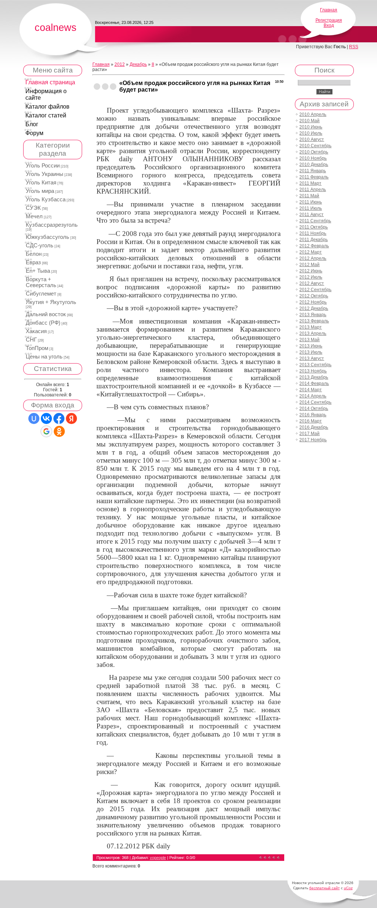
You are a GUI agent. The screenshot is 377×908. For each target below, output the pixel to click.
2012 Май (309, 264)
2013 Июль (310, 352)
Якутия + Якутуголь (51, 302)
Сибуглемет (41, 294)
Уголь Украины (44, 174)
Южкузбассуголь (47, 237)
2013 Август (311, 358)
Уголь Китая (41, 183)
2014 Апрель (312, 396)
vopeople (158, 857)
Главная (328, 10)
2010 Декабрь (313, 164)
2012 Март (310, 252)
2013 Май (309, 339)
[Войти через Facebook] (58, 418)
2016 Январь (312, 414)
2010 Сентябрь (315, 145)
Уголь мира (40, 191)
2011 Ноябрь (312, 233)
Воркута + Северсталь (41, 282)
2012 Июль (310, 277)
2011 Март (310, 183)
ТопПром (37, 348)
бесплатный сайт (324, 888)
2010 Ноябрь (313, 158)
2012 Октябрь (313, 295)
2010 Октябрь (313, 152)
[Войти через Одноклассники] (59, 431)
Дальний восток (46, 314)
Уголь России (43, 166)
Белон (34, 254)
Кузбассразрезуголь (52, 225)
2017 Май (309, 433)
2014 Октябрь (313, 408)
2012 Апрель (312, 258)
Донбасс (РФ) (43, 323)
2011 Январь (312, 170)
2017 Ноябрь (313, 439)
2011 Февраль (313, 177)
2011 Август (311, 214)
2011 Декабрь (313, 239)
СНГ (31, 340)
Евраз (33, 262)
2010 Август (311, 139)
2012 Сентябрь (315, 289)
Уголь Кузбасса (46, 199)
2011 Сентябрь (315, 220)
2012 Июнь (310, 270)
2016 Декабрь (313, 427)
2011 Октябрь (313, 227)
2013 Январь (312, 314)
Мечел (34, 216)
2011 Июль (310, 208)
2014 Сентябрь (315, 402)
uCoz (348, 888)
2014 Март (310, 389)
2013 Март (310, 327)
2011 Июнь (310, 202)
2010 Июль (310, 133)
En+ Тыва (38, 271)
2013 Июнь (310, 346)
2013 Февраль (314, 321)
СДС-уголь (39, 245)
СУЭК (33, 208)
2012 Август (311, 283)
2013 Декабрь (313, 377)
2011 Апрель (312, 189)
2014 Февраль (314, 383)
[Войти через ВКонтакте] (46, 418)
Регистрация (329, 20)
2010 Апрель (312, 114)
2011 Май (309, 195)
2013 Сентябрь (315, 364)
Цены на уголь (44, 357)
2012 (119, 64)
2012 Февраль (314, 245)
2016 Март (310, 421)
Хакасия (36, 331)
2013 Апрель (312, 333)
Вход (329, 25)
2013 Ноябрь (313, 371)
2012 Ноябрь (313, 302)
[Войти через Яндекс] (71, 418)
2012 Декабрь (313, 308)
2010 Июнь (310, 127)
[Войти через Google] (46, 431)
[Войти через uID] (33, 418)
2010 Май (309, 120)
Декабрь (138, 64)
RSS (353, 46)
